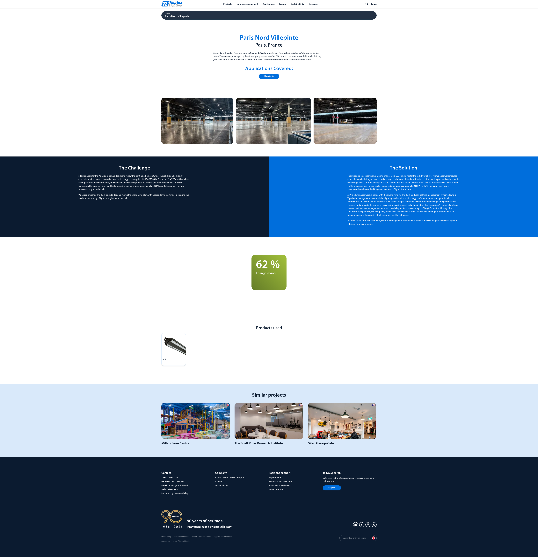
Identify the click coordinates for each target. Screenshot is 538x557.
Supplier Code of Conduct (223, 537)
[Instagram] (368, 524)
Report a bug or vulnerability (174, 493)
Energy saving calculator (280, 482)
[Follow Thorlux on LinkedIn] (355, 524)
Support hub (275, 478)
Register (331, 488)
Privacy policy (166, 537)
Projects (168, 14)
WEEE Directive (276, 489)
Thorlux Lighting (184, 541)
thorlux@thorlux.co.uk (178, 486)
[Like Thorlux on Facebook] (362, 524)
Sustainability (221, 486)
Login (374, 4)
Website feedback (169, 489)
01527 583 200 (171, 478)
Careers (218, 482)
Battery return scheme (279, 486)
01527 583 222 (177, 482)
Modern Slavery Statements (201, 537)
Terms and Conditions (181, 537)
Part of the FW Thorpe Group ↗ (229, 478)
